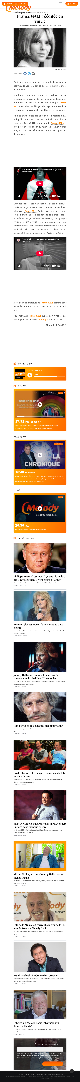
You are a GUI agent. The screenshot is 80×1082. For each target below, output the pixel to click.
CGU (45, 1074)
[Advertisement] (40, 150)
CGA (49, 1074)
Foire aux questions (37, 1074)
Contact (27, 1074)
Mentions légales (57, 1074)
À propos (20, 1074)
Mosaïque (43, 319)
